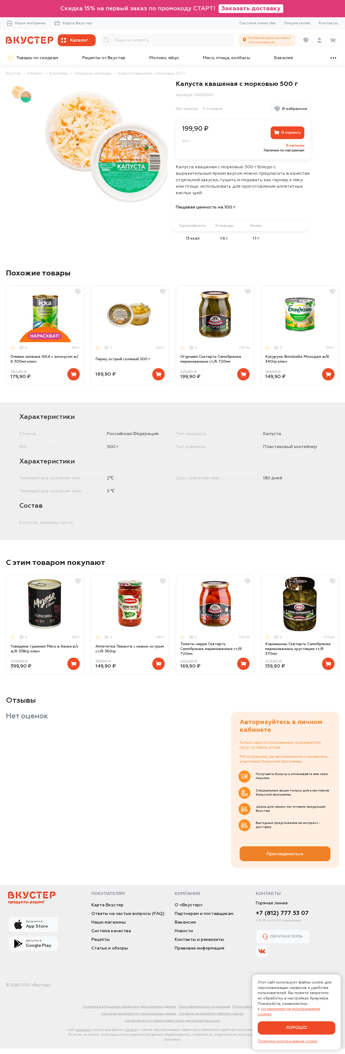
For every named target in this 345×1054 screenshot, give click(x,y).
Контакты (328, 23)
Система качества (257, 23)
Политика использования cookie (287, 1041)
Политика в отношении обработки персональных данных (129, 1006)
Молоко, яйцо (164, 58)
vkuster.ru (83, 1030)
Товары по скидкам (37, 58)
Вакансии (185, 922)
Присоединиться (285, 854)
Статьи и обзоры (109, 948)
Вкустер (13, 73)
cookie (131, 1030)
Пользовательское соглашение (204, 1006)
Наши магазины (30, 23)
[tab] (22, 94)
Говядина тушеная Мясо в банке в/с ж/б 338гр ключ (44, 649)
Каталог (35, 73)
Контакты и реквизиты (199, 940)
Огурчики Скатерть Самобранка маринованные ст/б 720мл (210, 359)
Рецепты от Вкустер (103, 58)
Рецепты (100, 940)
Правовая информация (199, 948)
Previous (13, 335)
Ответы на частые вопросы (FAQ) (127, 914)
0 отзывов (212, 109)
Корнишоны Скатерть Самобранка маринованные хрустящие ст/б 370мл (298, 649)
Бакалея (283, 58)
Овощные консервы (93, 73)
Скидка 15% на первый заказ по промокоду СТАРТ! (170, 9)
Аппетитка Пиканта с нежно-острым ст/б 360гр (129, 649)
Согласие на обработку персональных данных (139, 1013)
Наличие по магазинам (284, 150)
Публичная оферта (247, 1006)
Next (332, 335)
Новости (184, 931)
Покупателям (297, 23)
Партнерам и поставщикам (204, 914)
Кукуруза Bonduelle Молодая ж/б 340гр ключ (297, 359)
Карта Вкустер (77, 23)
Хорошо (296, 1028)
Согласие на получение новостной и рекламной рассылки (172, 1020)
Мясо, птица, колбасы (226, 58)
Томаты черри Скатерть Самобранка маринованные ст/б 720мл (211, 649)
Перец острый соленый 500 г (122, 359)
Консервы (58, 73)
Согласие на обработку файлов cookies (211, 1013)
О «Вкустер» (189, 905)
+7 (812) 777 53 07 (282, 913)
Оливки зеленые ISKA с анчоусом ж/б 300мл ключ (44, 359)
